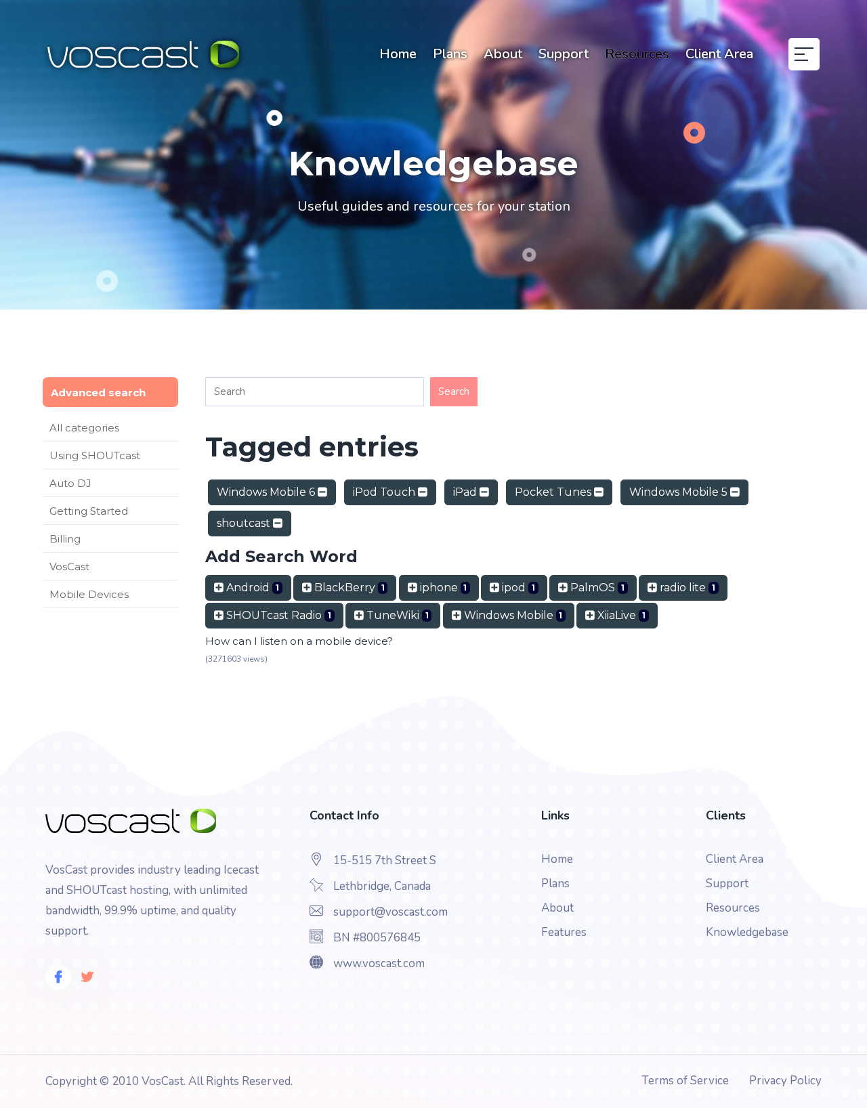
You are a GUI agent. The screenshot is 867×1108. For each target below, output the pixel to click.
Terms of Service (685, 1080)
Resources (637, 54)
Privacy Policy (785, 1080)
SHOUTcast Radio (277, 615)
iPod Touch (385, 492)
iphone (442, 587)
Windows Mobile (512, 615)
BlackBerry (348, 587)
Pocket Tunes (554, 492)
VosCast (69, 566)
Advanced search (98, 392)
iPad (466, 492)
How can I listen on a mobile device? (299, 641)
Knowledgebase (747, 932)
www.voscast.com (379, 963)
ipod (517, 587)
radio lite (686, 587)
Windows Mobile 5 (679, 492)
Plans (450, 54)
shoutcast (245, 523)
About (503, 54)
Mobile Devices (89, 594)
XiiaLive (620, 615)
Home (398, 54)
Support (563, 54)
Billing (65, 538)
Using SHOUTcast (94, 455)
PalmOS (596, 587)
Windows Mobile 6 (267, 492)
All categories (84, 427)
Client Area (719, 54)
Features (564, 932)
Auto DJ (70, 483)
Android (251, 587)
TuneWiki (396, 615)
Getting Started (88, 511)
